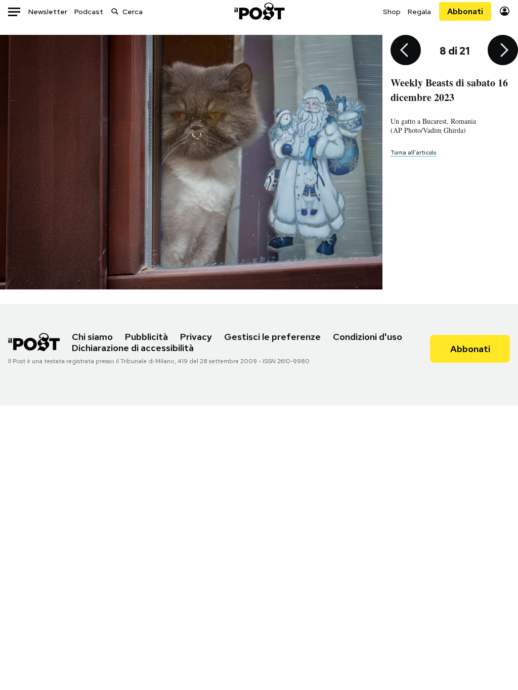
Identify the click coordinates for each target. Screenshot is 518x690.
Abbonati (465, 11)
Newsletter (47, 11)
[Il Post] (259, 11)
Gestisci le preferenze (272, 336)
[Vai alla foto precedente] (406, 51)
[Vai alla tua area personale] (504, 11)
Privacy (196, 336)
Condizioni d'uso (367, 336)
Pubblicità (146, 336)
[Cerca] (114, 11)
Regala (419, 11)
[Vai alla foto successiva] (503, 51)
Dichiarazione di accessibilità (133, 348)
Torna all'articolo (413, 152)
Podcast (88, 11)
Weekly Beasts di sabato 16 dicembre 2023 (449, 90)
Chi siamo (92, 336)
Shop (392, 11)
